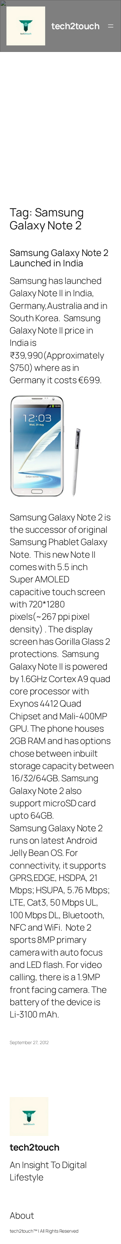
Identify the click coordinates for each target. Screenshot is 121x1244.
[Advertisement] (60, 135)
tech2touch (75, 26)
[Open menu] (111, 26)
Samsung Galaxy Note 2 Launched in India (59, 258)
